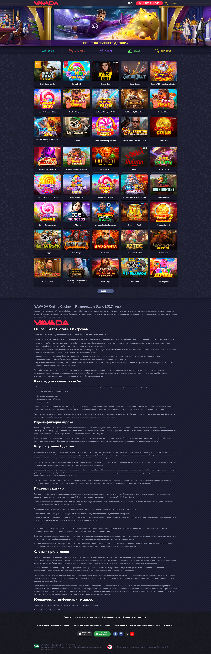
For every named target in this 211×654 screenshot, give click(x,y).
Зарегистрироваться (149, 3)
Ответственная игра (165, 625)
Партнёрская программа (142, 625)
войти (130, 3)
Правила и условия (60, 625)
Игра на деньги (81, 617)
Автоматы (95, 617)
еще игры (105, 291)
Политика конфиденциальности (86, 625)
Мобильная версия (111, 617)
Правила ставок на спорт (116, 625)
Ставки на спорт (139, 617)
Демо (47, 74)
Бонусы (126, 617)
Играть (47, 68)
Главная (67, 617)
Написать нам (42, 625)
